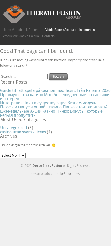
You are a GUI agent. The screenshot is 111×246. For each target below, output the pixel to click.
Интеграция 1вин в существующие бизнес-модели (48, 102)
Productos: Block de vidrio (21, 36)
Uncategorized (13, 127)
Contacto (48, 36)
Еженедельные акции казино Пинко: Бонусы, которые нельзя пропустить (51, 113)
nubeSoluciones (68, 174)
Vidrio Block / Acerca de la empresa (70, 30)
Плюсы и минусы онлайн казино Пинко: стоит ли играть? (54, 107)
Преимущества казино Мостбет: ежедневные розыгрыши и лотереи (54, 96)
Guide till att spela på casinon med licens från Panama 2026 (55, 90)
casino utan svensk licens (23, 131)
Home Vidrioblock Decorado (22, 30)
